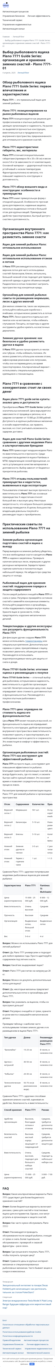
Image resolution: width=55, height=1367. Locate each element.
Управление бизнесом (14, 15)
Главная (6, 36)
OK (32, 1364)
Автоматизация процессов (16, 11)
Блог (5, 1320)
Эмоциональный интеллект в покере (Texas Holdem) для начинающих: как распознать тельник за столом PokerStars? (25, 1287)
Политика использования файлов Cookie (22, 1332)
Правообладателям (12, 1340)
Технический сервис (12, 20)
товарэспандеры (33, 640)
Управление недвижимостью (17, 24)
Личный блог (18, 36)
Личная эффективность (39, 15)
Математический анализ (38, 1352)
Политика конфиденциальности (18, 1336)
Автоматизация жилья (14, 28)
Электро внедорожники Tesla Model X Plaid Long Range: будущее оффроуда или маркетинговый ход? (27, 1302)
